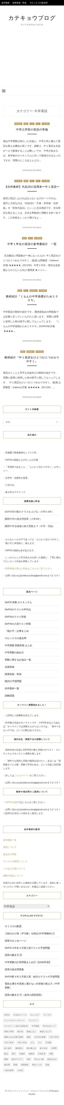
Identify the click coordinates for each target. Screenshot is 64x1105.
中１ (38, 124)
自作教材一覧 (12, 688)
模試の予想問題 (13, 681)
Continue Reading (32, 170)
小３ (32, 1042)
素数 (6, 1059)
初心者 (20, 1031)
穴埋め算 (42, 1054)
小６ (32, 124)
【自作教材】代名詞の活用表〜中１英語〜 (32, 186)
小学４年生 (22, 1042)
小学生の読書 (40, 1037)
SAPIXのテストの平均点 (12, 8)
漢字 (14, 1054)
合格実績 (30, 8)
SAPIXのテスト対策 (15, 616)
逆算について (9, 847)
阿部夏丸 (25, 1065)
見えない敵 (39, 1059)
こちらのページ (22, 775)
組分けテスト (17, 1059)
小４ (40, 1042)
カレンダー (35, 1015)
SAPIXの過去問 (12, 802)
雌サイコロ (37, 1065)
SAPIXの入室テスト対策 (18, 623)
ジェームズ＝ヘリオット (14, 1020)
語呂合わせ (52, 1059)
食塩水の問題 (9, 854)
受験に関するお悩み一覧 (18, 659)
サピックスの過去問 (39, 3)
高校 (47, 1065)
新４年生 (43, 1048)
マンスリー (33, 1020)
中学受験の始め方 (14, 652)
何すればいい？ (49, 1026)
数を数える (31, 1048)
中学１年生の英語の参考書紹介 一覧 (32, 244)
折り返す (8, 1048)
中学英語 (45, 124)
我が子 (40, 8)
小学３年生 (9, 1042)
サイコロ (47, 1015)
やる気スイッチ (20, 1015)
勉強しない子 (45, 1031)
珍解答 (31, 1054)
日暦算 (54, 1048)
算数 (51, 1054)
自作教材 (6, 3)
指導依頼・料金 (19, 3)
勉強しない (31, 1031)
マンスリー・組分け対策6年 (16, 1026)
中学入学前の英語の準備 (32, 129)
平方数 (48, 1042)
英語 (26, 124)
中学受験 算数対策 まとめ (18, 645)
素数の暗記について (13, 875)
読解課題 (9, 695)
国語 (29, 1037)
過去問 (7, 1065)
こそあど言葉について (14, 868)
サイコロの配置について (15, 861)
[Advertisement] (32, 61)
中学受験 (35, 1026)
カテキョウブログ (32, 17)
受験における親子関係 (13, 1037)
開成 (15, 1065)
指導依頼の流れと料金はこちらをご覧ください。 (29, 568)
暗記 (6, 1054)
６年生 (20, 1070)
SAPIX (7, 1015)
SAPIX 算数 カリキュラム (18, 602)
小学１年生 (54, 1037)
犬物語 (22, 1054)
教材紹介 (33, 291)
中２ (38, 181)
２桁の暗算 (9, 1070)
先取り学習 (9, 1031)
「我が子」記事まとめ (17, 630)
